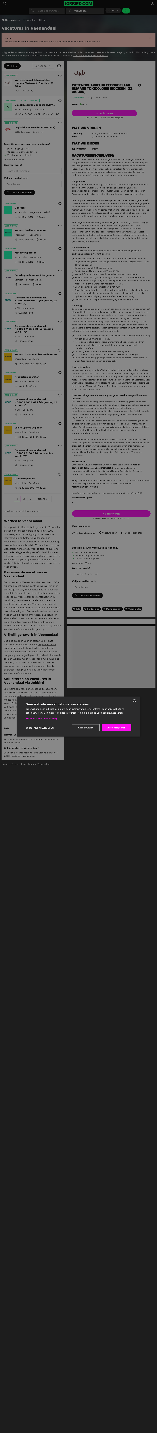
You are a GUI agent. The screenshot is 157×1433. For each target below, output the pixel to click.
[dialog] (78, 717)
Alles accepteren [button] (116, 727)
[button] (78, 718)
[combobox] (134, 700)
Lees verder (117, 712)
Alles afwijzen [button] (86, 727)
